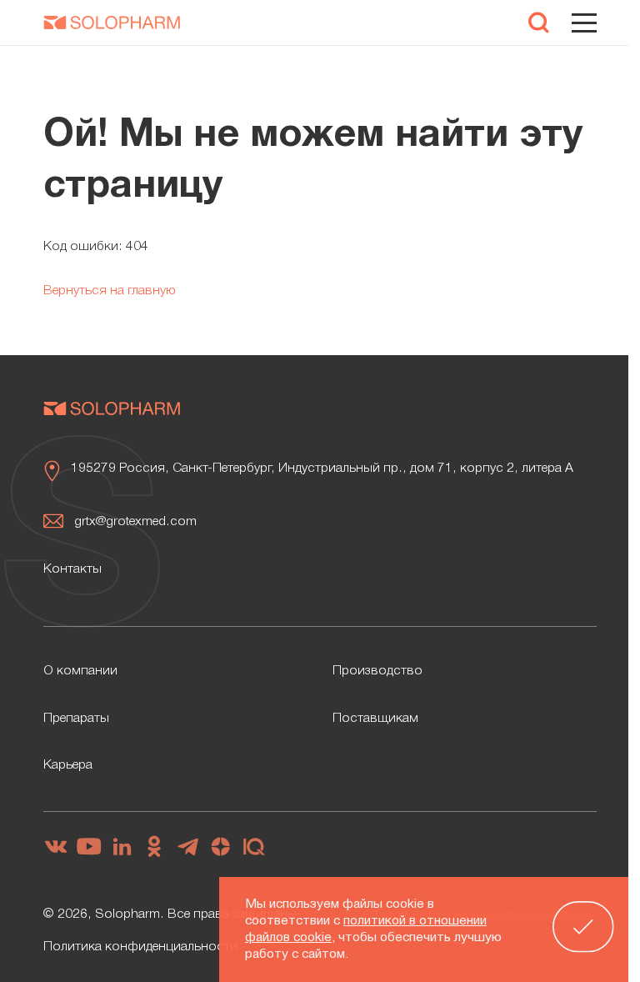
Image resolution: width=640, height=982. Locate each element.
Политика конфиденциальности (140, 947)
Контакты (72, 569)
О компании (80, 671)
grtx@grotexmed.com (135, 522)
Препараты (76, 718)
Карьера (67, 765)
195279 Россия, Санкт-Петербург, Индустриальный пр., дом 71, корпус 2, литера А (322, 468)
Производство (377, 671)
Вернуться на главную (109, 291)
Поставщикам (375, 718)
